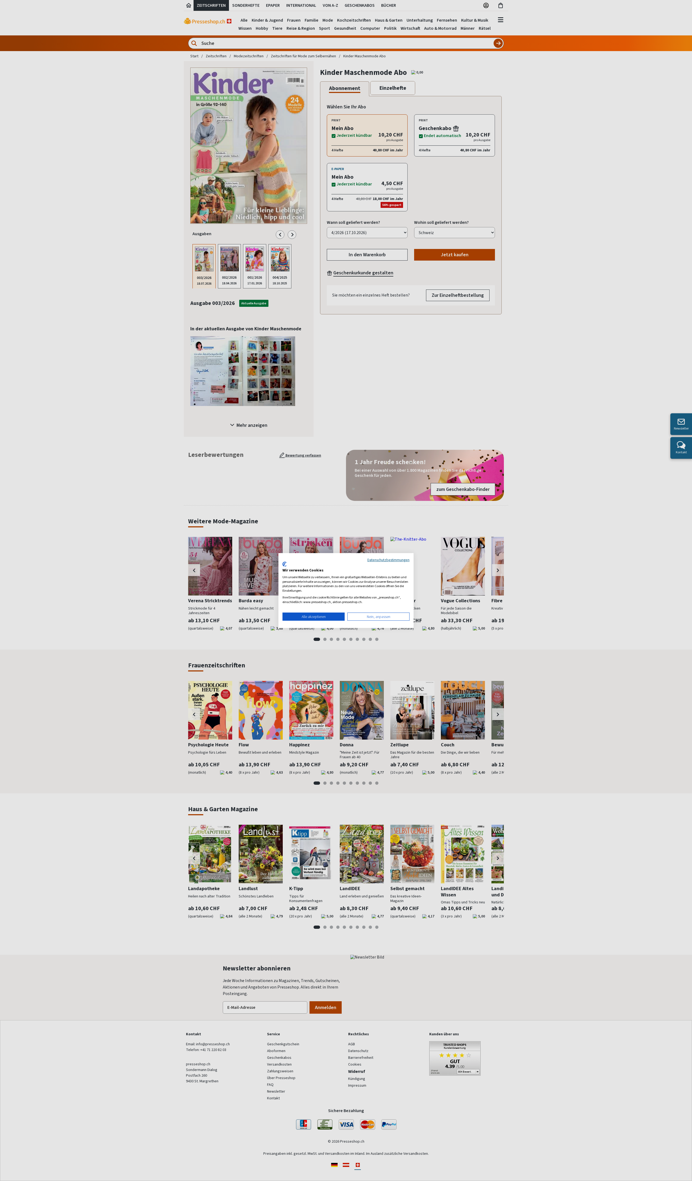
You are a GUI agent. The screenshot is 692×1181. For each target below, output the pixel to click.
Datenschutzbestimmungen (388, 559)
